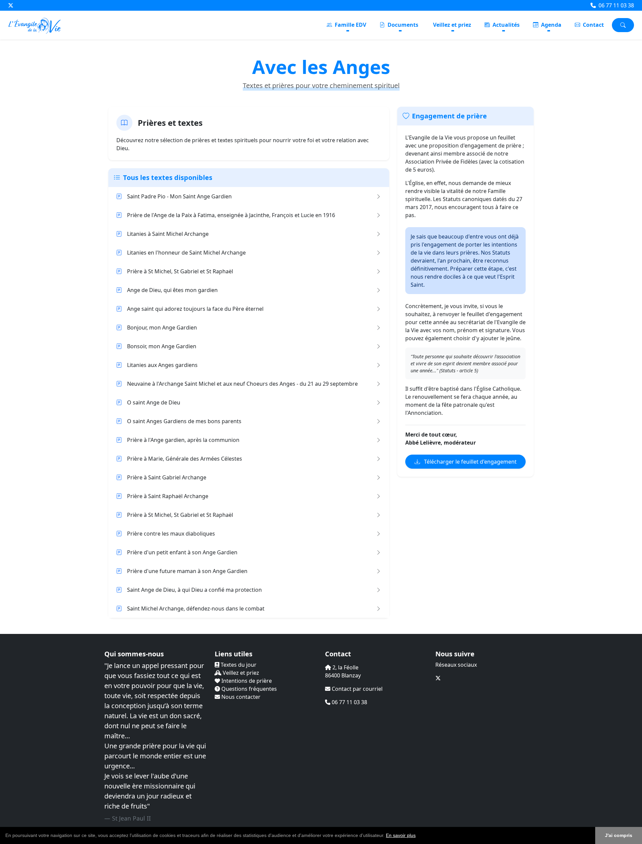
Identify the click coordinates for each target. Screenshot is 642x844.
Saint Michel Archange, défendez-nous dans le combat (195, 608)
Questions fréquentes (248, 688)
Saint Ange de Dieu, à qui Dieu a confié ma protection (194, 589)
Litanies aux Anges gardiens (162, 365)
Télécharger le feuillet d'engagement (470, 461)
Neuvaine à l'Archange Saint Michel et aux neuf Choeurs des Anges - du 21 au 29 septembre (242, 383)
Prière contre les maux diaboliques (171, 533)
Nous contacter (240, 696)
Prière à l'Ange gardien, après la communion (183, 440)
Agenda (550, 24)
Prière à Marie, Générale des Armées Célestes (184, 458)
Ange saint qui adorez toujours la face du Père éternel (195, 308)
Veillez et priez (452, 24)
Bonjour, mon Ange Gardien (162, 327)
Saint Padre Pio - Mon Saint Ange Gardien (179, 196)
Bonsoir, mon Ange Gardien (161, 346)
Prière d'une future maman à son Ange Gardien (187, 571)
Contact (592, 24)
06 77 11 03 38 (615, 5)
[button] (418, 836)
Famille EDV (349, 24)
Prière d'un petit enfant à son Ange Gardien (182, 552)
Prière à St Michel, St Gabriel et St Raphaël (180, 271)
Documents (402, 24)
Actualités (505, 24)
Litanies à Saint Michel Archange (168, 234)
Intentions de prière (246, 680)
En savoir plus (401, 835)
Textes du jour (237, 664)
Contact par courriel (356, 688)
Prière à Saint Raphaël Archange (167, 496)
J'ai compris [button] (618, 835)
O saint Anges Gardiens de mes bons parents (184, 421)
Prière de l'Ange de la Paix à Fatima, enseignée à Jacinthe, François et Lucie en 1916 (231, 215)
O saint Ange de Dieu (153, 402)
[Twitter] (10, 5)
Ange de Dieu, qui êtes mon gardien (172, 290)
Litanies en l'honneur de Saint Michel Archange (186, 252)
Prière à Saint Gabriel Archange (166, 477)
